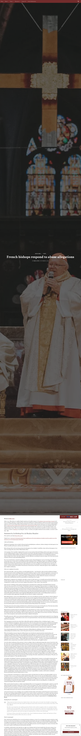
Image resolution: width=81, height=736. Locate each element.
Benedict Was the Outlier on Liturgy (73, 616)
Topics (11, 1)
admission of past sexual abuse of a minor (46, 521)
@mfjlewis (15, 529)
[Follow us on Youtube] (71, 516)
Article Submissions (32, 1)
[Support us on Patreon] (76, 516)
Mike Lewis (36, 261)
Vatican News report (18, 535)
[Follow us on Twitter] (69, 516)
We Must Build (73, 666)
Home (2, 1)
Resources (17, 1)
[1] (7, 730)
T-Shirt (69, 694)
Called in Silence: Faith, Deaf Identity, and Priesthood (73, 656)
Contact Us (24, 1)
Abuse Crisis (38, 253)
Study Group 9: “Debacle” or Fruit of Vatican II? (73, 626)
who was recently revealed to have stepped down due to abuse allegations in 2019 (22, 525)
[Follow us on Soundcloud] (74, 516)
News (44, 253)
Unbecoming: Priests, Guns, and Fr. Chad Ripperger (73, 636)
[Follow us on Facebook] (67, 516)
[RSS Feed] (72, 516)
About (6, 1)
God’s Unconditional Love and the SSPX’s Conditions (73, 646)
